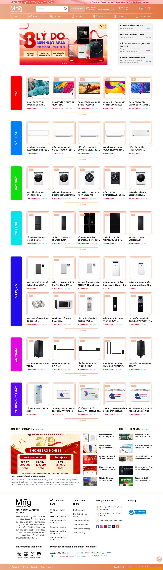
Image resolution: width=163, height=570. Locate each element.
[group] (63, 44)
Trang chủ (15, 567)
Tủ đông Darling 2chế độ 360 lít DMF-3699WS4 (115, 409)
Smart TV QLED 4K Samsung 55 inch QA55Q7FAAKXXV (35, 103)
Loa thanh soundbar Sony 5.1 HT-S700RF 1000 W (113, 364)
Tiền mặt (25, 557)
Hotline (102, 9)
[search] (65, 8)
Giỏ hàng (147, 9)
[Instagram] (101, 526)
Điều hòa (36, 16)
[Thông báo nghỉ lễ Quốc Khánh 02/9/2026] (45, 454)
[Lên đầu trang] (159, 552)
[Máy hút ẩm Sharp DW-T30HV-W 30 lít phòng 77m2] (89, 268)
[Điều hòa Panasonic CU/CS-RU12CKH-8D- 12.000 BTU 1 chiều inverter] (89, 133)
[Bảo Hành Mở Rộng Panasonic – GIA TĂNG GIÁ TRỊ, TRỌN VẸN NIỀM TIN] (126, 448)
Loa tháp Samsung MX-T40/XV (38, 364)
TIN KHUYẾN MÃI (129, 429)
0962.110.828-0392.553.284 (110, 513)
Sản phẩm (34, 567)
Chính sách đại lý (79, 510)
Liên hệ (50, 567)
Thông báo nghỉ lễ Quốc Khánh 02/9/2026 (28, 476)
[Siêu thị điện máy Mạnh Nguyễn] (81, 2)
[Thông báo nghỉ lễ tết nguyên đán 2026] (90, 470)
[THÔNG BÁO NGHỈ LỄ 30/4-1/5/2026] (90, 459)
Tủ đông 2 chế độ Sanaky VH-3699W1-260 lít (89, 409)
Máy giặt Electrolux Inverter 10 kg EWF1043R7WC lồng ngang (36, 193)
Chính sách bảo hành (80, 524)
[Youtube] (105, 526)
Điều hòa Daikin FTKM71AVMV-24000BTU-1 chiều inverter (137, 148)
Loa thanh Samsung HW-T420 (61, 364)
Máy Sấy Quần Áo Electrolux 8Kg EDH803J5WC (137, 193)
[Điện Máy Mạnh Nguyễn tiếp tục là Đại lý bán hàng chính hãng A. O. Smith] (90, 438)
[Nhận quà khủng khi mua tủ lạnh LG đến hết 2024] (126, 459)
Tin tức (43, 567)
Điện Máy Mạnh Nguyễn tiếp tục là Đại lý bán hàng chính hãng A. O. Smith (106, 436)
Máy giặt (57, 16)
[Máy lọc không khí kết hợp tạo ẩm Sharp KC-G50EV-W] (115, 268)
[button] (60, 63)
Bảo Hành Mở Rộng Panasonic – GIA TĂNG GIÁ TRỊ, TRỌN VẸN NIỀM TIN (143, 447)
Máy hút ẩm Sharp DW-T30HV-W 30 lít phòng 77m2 (88, 283)
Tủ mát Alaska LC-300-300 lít (37, 409)
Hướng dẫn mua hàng (58, 516)
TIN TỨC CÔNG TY (22, 429)
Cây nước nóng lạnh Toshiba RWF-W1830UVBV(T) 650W (88, 319)
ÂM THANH (16, 354)
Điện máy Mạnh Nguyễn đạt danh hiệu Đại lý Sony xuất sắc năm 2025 (107, 447)
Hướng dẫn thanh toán (58, 527)
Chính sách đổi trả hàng (81, 529)
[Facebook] (97, 526)
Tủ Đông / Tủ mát (16, 399)
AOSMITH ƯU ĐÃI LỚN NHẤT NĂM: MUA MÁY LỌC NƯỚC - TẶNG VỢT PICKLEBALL (143, 436)
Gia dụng (121, 16)
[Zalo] (109, 526)
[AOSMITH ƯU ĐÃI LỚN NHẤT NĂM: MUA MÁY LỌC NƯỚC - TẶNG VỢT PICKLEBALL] (126, 438)
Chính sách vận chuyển (81, 520)
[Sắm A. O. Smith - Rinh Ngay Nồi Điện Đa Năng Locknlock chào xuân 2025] (126, 481)
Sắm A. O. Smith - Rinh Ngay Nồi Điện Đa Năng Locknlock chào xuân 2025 (143, 479)
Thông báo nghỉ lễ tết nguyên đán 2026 (107, 468)
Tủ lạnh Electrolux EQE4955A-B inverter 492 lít (88, 238)
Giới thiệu (24, 567)
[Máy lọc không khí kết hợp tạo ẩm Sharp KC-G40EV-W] (140, 268)
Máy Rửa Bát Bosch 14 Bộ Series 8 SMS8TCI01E (37, 319)
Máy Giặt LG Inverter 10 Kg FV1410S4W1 (89, 193)
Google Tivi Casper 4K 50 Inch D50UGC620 (114, 103)
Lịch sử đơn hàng (77, 9)
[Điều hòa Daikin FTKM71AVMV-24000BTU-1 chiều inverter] (140, 133)
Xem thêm (81, 114)
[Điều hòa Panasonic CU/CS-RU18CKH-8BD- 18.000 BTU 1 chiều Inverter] (38, 133)
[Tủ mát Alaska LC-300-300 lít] (38, 394)
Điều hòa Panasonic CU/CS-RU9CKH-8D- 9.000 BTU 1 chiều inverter (112, 148)
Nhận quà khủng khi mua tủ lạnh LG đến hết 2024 (143, 457)
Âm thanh (99, 16)
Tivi (16, 16)
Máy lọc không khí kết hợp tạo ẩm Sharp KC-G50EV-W (114, 283)
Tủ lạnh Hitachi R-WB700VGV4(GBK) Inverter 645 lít (112, 238)
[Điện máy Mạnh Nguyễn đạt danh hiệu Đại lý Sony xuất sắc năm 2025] (90, 448)
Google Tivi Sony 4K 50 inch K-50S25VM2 (89, 103)
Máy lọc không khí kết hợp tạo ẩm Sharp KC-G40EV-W (139, 283)
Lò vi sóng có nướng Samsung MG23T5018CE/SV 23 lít (63, 319)
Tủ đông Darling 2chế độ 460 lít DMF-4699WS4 (140, 409)
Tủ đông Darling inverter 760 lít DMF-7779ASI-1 (63, 409)
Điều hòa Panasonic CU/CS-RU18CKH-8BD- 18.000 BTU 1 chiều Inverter (37, 148)
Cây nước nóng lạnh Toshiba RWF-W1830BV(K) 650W (113, 319)
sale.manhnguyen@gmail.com (111, 520)
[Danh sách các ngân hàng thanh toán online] (81, 554)
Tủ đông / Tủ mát (146, 16)
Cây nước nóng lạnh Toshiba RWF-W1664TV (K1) (140, 319)
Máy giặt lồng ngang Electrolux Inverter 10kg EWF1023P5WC (63, 193)
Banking (38, 557)
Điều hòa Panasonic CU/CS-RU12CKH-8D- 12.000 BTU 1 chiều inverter (88, 148)
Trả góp (32, 557)
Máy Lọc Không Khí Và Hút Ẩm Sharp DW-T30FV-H (37, 283)
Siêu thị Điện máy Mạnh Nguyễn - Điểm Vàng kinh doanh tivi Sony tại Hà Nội (107, 479)
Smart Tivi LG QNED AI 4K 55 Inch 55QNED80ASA (63, 103)
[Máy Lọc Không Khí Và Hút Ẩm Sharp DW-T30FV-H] (38, 268)
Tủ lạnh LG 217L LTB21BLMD (136, 238)
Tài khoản (126, 9)
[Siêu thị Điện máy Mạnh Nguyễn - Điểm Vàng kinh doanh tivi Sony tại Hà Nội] (90, 481)
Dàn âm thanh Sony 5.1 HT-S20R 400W (89, 364)
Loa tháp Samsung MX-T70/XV (140, 364)
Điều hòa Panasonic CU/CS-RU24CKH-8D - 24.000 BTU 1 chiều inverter (62, 148)
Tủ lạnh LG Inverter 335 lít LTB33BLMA (63, 238)
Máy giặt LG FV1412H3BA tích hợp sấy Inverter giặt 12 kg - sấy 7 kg (114, 193)
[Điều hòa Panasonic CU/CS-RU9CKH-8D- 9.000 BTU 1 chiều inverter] (115, 133)
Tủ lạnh (78, 16)
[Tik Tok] (113, 526)
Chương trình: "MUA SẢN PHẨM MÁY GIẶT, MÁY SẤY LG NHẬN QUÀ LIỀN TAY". (143, 468)
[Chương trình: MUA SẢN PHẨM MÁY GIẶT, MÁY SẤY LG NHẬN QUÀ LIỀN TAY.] (126, 470)
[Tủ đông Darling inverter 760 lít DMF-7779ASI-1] (63, 394)
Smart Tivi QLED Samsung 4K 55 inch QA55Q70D (138, 103)
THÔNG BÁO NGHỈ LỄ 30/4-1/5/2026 (107, 457)
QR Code (19, 557)
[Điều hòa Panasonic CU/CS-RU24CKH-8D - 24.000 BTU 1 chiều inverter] (63, 133)
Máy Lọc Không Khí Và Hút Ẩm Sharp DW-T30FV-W (63, 283)
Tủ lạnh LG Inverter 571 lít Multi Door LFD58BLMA (38, 238)
